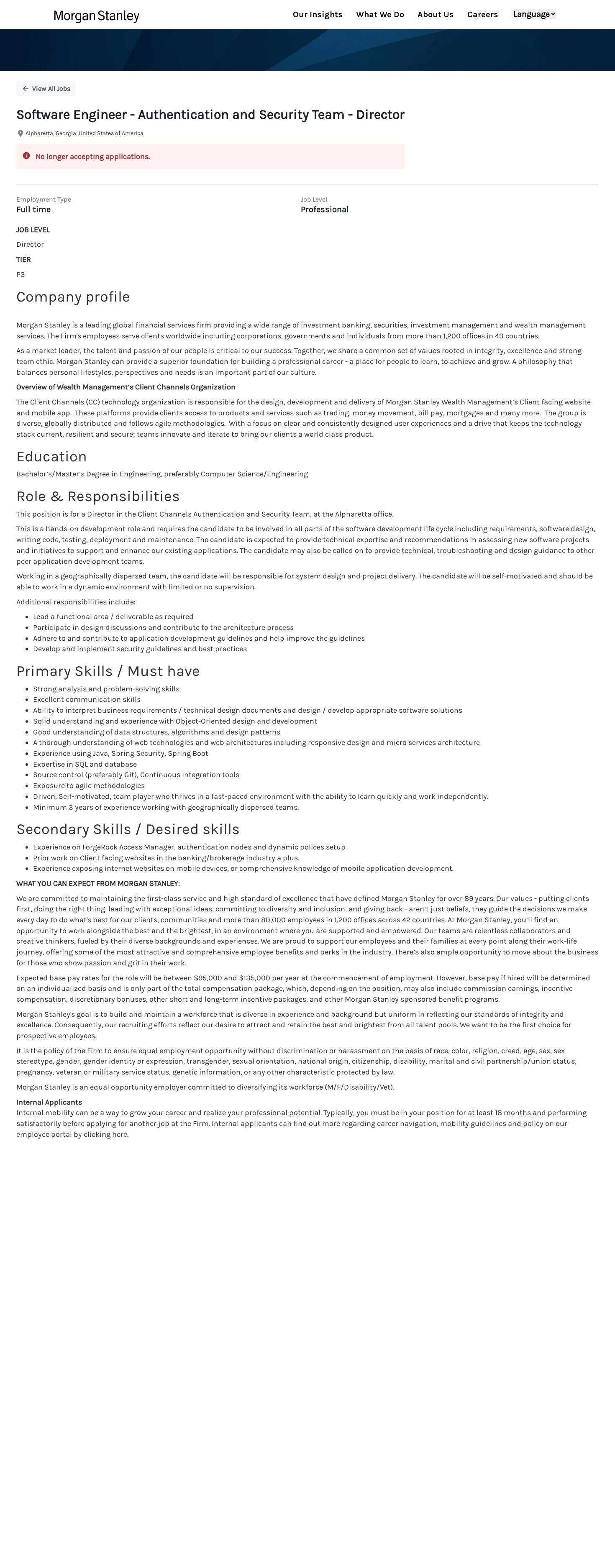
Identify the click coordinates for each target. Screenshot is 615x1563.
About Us (436, 14)
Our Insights (318, 14)
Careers (482, 14)
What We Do (380, 14)
